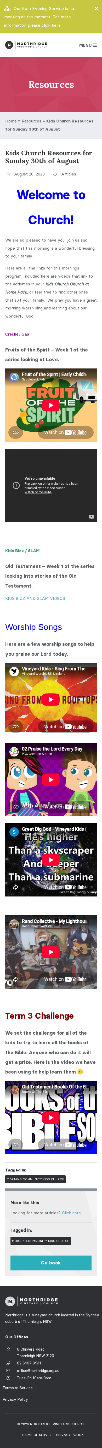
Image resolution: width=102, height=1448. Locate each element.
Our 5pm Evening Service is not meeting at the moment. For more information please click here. (40, 17)
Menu (85, 45)
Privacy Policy (15, 1399)
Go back (51, 1263)
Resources (31, 121)
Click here (71, 1212)
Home (11, 121)
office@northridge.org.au (38, 1370)
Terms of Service (18, 1388)
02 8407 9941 (29, 1363)
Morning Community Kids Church (35, 1179)
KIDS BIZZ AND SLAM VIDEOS (35, 598)
